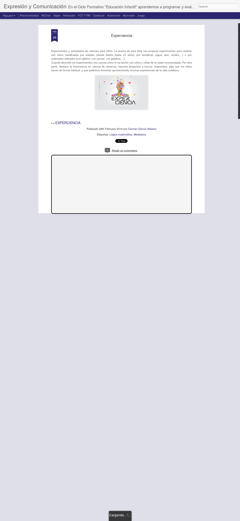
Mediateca (140, 134)
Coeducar (99, 15)
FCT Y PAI (84, 15)
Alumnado (129, 15)
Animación (69, 15)
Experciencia (121, 35)
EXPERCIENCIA (67, 122)
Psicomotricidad (29, 15)
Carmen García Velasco (142, 129)
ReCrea (46, 15)
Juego (141, 15)
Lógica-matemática (121, 134)
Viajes (56, 15)
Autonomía (113, 15)
